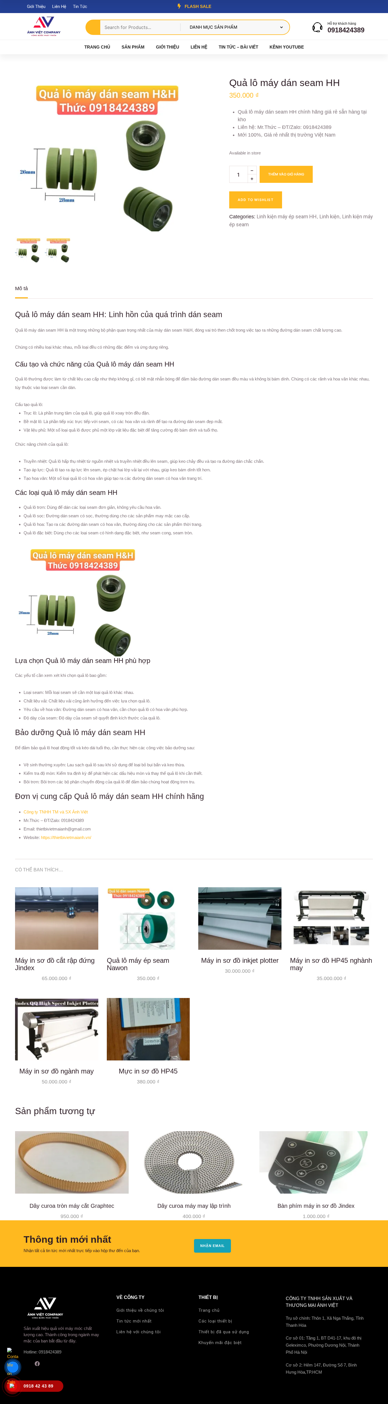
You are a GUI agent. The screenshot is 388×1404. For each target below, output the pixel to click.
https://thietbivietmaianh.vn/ (66, 837)
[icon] (26, 1363)
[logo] (43, 26)
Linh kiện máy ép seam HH (287, 216)
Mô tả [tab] (21, 288)
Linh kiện (329, 216)
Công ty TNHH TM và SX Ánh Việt (56, 811)
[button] (175, 91)
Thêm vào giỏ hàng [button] (89, 941)
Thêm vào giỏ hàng (286, 174)
